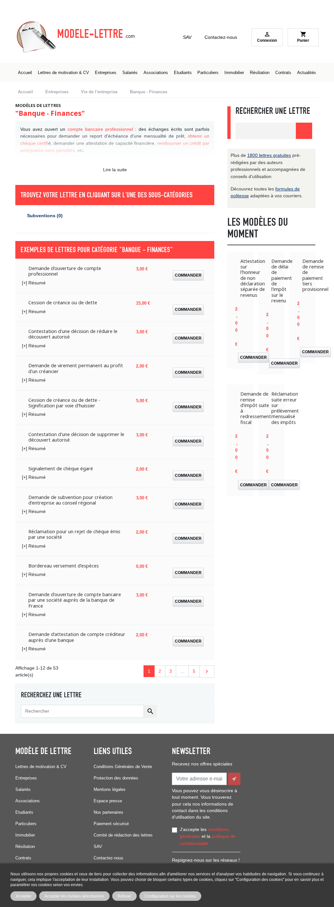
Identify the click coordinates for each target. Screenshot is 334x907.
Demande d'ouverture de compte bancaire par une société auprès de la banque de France (74, 600)
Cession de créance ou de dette (62, 302)
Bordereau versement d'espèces (63, 565)
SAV (187, 37)
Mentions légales (110, 789)
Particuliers (26, 823)
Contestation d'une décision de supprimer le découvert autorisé (76, 437)
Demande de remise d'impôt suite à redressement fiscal (255, 408)
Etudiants (24, 812)
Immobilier (25, 835)
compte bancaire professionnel (100, 129)
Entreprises (26, 778)
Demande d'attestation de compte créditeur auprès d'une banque (76, 637)
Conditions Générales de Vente (123, 766)
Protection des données (116, 778)
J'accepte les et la (207, 836)
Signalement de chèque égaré (60, 468)
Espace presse (108, 800)
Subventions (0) (45, 215)
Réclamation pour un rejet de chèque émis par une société (74, 534)
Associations (27, 800)
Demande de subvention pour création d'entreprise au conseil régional (70, 500)
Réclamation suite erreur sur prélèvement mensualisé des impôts (285, 408)
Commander (188, 275)
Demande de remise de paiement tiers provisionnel (315, 275)
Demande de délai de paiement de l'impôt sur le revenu (282, 280)
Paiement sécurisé (111, 823)
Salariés (23, 789)
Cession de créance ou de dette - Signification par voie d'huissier (64, 403)
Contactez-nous (221, 37)
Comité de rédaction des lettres (123, 835)
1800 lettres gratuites (269, 155)
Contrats (23, 857)
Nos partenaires (108, 812)
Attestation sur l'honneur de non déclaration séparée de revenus (252, 278)
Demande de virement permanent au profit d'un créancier (75, 368)
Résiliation (25, 846)
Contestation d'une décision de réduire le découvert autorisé (72, 334)
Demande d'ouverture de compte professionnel (64, 271)
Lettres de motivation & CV (41, 766)
